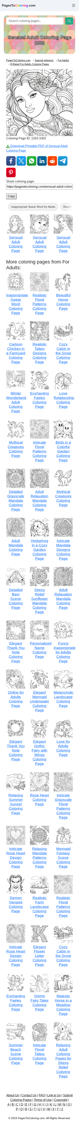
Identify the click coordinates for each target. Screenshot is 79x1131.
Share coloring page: (20, 181)
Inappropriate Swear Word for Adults (33, 206)
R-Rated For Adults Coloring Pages (29, 64)
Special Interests (44, 60)
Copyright (60, 1100)
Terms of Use (43, 1100)
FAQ (42, 1095)
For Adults (63, 60)
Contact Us (28, 1095)
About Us (12, 1095)
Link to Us (54, 1095)
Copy (11, 196)
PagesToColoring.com (18, 60)
